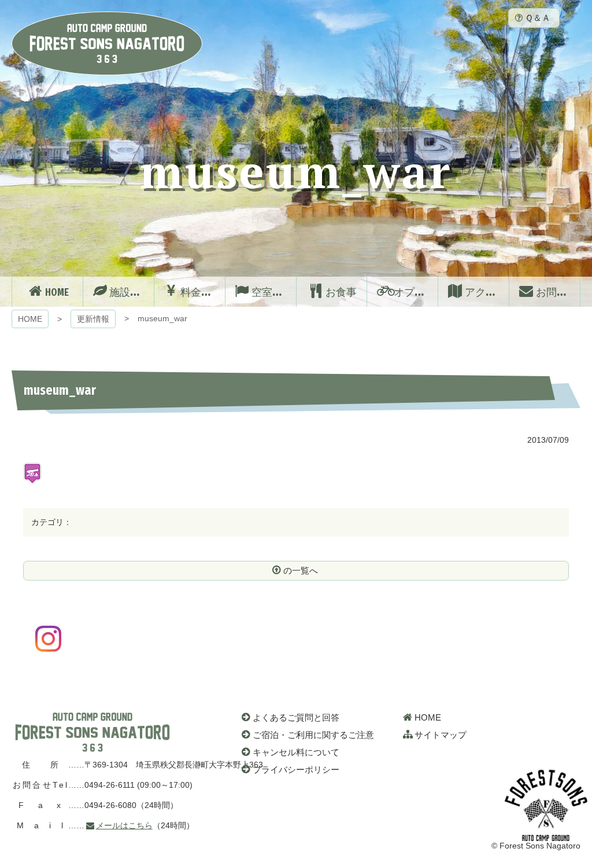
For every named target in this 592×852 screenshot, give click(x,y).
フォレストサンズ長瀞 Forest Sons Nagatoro (107, 43)
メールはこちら (124, 825)
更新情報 (93, 319)
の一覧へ (300, 570)
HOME (30, 319)
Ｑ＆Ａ (537, 18)
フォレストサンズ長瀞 (92, 732)
